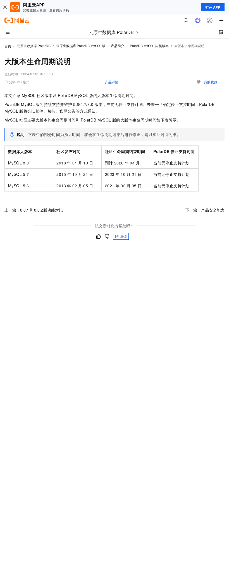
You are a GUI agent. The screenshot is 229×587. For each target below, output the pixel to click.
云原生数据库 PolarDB (34, 45)
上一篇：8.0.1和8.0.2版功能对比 (33, 210)
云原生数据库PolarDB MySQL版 (80, 45)
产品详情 (111, 81)
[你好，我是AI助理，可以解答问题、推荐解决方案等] (198, 20)
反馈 (123, 236)
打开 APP (213, 7)
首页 (7, 45)
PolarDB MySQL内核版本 (149, 45)
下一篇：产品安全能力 (205, 210)
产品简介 (117, 45)
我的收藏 (210, 81)
